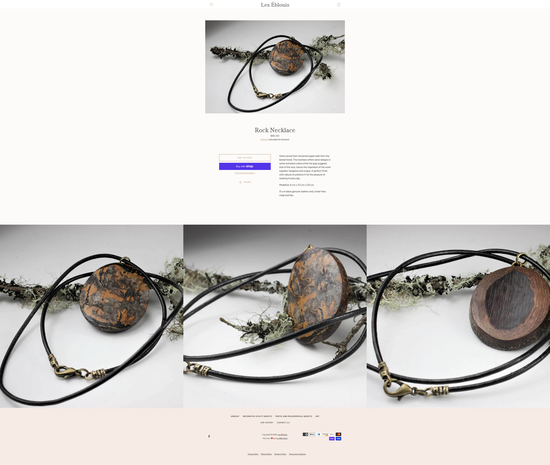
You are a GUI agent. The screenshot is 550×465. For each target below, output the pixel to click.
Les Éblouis (275, 4)
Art (317, 416)
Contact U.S (283, 423)
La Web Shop (282, 438)
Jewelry (235, 416)
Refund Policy (266, 454)
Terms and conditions (297, 454)
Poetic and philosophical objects (294, 416)
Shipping (264, 139)
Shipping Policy (280, 454)
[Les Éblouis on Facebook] (209, 436)
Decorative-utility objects (257, 416)
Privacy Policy (253, 454)
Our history (267, 423)
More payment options (245, 173)
